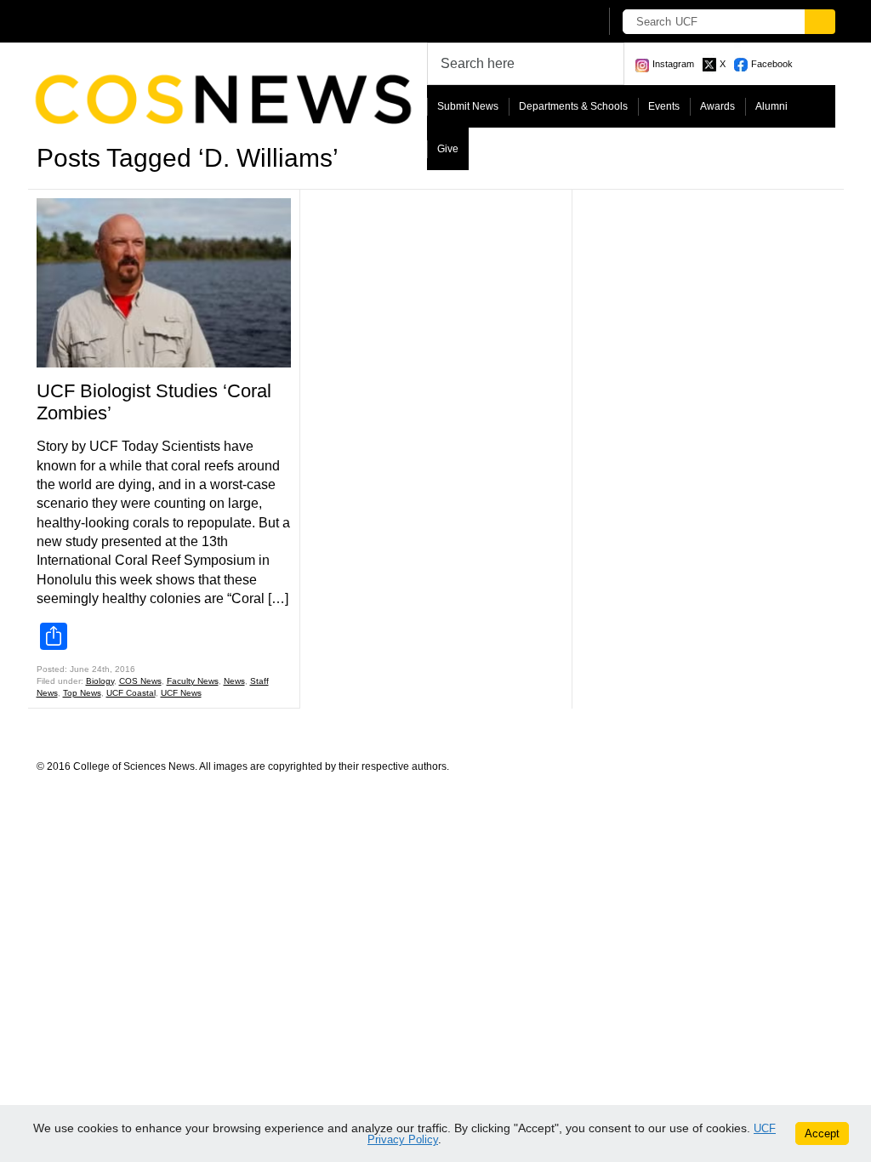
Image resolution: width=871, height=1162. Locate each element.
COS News (140, 681)
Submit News (467, 106)
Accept (822, 1133)
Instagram (673, 64)
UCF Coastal (131, 693)
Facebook (772, 64)
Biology (100, 681)
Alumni (771, 106)
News (234, 681)
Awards (717, 106)
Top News (82, 693)
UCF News (181, 693)
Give (447, 149)
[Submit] (820, 21)
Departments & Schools (573, 106)
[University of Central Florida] (161, 21)
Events (664, 106)
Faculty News (193, 681)
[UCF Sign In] (544, 22)
